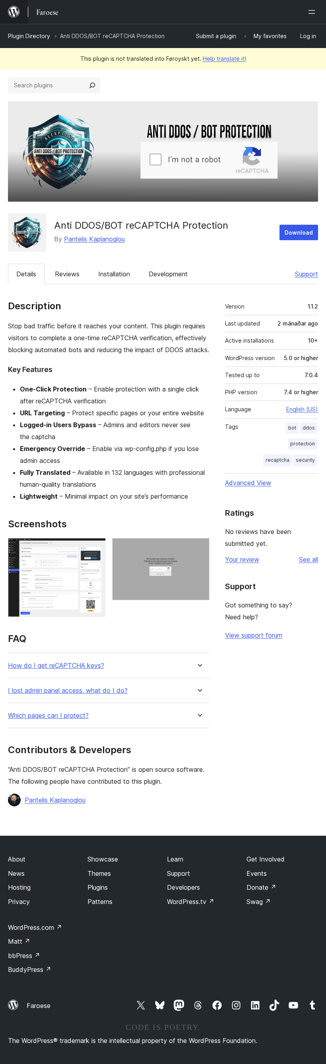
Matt (19, 941)
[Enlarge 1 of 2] (95, 549)
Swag (258, 902)
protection (302, 444)
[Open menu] (313, 12)
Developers (183, 887)
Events (256, 873)
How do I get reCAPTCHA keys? (56, 665)
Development (168, 274)
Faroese (38, 1006)
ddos (309, 428)
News (16, 873)
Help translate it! (224, 58)
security (305, 460)
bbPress (24, 956)
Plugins (97, 887)
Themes (99, 873)
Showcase (102, 859)
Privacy (19, 902)
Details (26, 274)
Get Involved (265, 859)
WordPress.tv (190, 902)
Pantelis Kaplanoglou (94, 239)
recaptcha (277, 460)
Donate (261, 887)
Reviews (67, 274)
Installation (114, 274)
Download (299, 232)
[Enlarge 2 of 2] (199, 549)
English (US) (302, 409)
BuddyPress (29, 969)
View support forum (253, 635)
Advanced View (248, 483)
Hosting (19, 887)
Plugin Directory (29, 36)
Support (306, 274)
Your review (242, 559)
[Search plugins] (92, 85)
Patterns (100, 902)
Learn (175, 859)
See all (308, 559)
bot (292, 428)
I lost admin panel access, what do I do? (68, 690)
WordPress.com (35, 927)
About (16, 859)
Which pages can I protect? (48, 715)
